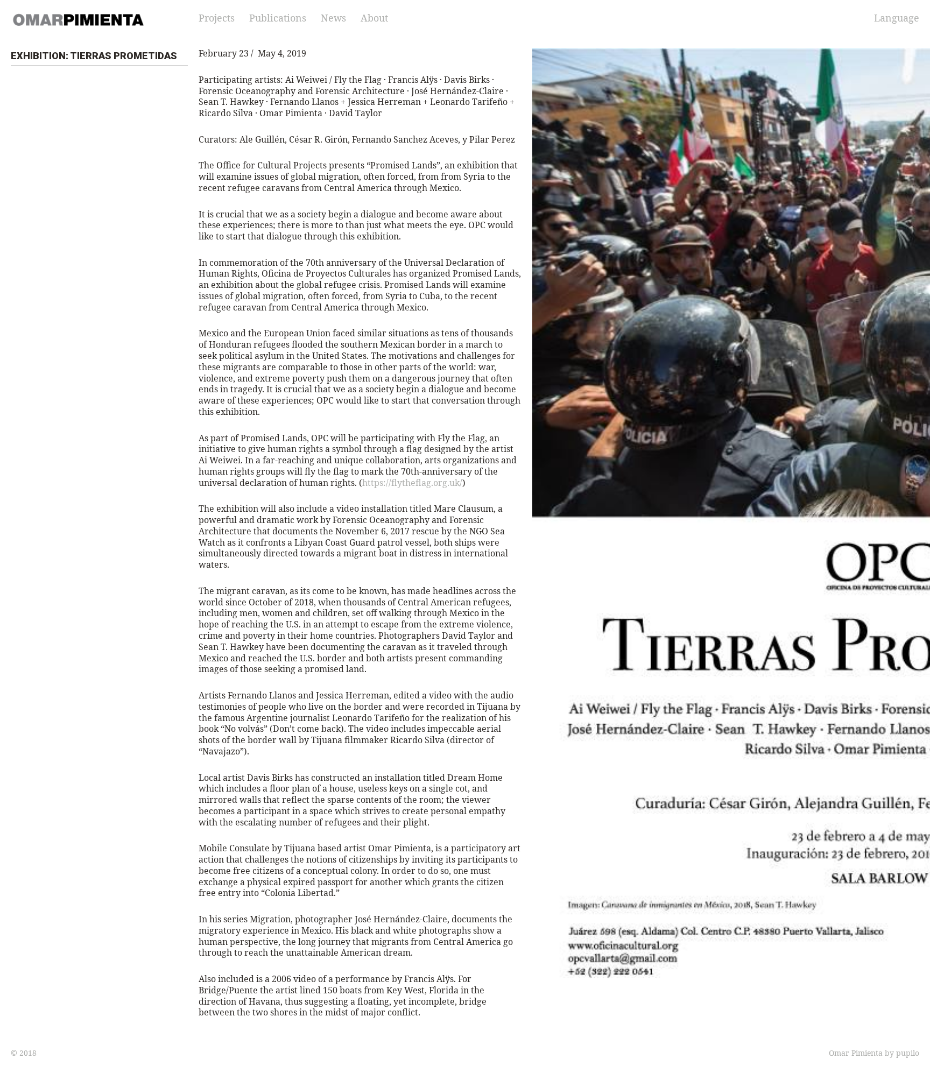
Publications (277, 17)
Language (896, 17)
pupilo (907, 1053)
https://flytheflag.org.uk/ (412, 483)
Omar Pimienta (856, 1053)
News (333, 17)
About (374, 17)
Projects (217, 17)
